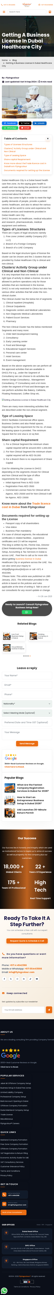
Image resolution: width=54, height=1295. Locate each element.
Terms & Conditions (21, 1287)
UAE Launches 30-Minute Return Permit (31, 811)
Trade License (7, 1114)
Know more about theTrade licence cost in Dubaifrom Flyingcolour (25, 165)
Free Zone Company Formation (14, 1144)
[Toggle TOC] (48, 138)
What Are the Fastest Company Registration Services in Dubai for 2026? (33, 788)
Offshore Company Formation (14, 1105)
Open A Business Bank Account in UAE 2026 (44, 636)
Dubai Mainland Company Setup (15, 1110)
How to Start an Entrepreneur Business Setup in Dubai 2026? (30, 800)
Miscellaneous (7, 1119)
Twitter (26, 123)
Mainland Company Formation (14, 1140)
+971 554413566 (47, 5)
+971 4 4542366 (9, 5)
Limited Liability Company (12, 1092)
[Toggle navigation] (4, 12)
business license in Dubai (28, 559)
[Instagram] (17, 979)
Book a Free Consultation (13, 1212)
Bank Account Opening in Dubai (14, 1101)
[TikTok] (30, 979)
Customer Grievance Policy (12, 1166)
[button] (23, 655)
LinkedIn (41, 123)
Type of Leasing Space (15, 155)
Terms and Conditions (10, 1171)
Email (26, 128)
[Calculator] (50, 12)
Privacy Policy (6, 1175)
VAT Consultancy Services (12, 1162)
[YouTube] (37, 979)
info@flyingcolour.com (21, 972)
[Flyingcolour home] (27, 4)
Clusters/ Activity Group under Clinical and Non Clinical (25, 150)
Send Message (27, 743)
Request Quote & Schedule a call (27, 940)
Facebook (11, 123)
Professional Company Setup (13, 1097)
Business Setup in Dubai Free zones (16, 1088)
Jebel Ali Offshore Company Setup (16, 1083)
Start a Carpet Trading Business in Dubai (43, 651)
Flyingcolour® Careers (10, 1123)
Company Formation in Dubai (16, 651)
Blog (14, 60)
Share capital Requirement (17, 159)
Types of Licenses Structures (18, 144)
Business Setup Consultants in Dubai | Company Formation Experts (18, 637)
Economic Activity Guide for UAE (15, 1157)
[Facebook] (4, 979)
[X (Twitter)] (10, 979)
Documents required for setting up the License (27, 170)
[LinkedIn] (23, 979)
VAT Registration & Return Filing (14, 1153)
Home (5, 60)
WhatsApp (11, 128)
